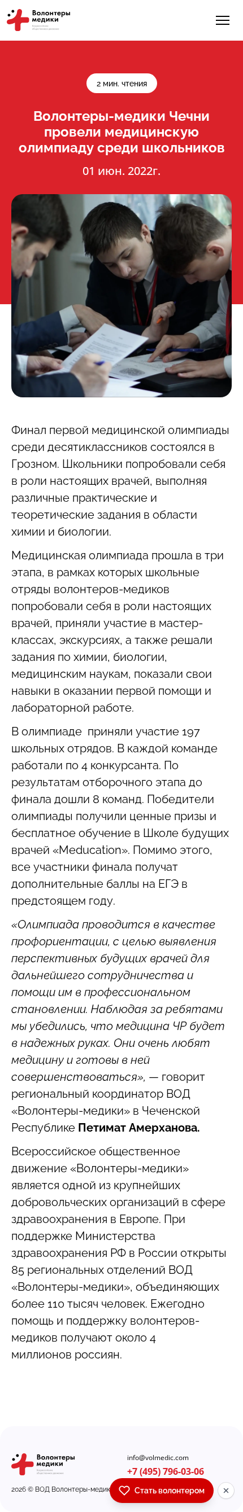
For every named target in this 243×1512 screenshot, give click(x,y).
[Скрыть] (226, 1490)
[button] (222, 20)
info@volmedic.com (158, 1457)
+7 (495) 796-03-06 (165, 1471)
